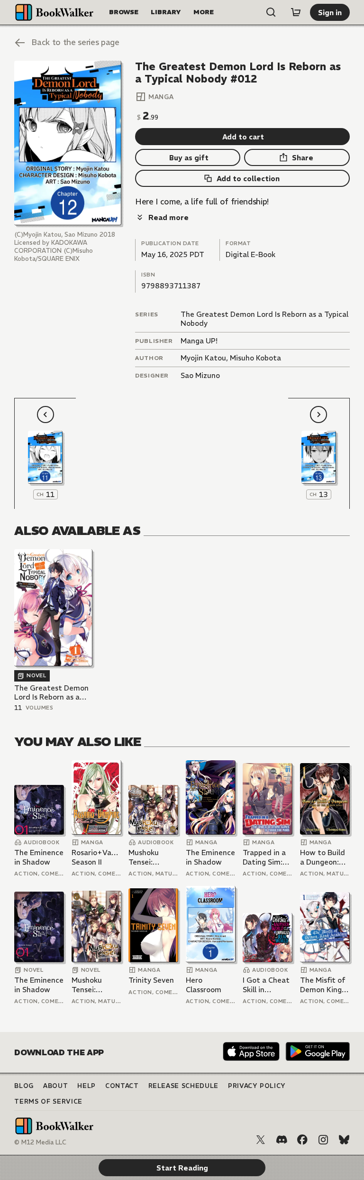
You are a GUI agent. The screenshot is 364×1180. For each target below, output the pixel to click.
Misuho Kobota (255, 357)
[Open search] (271, 12)
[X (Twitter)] (260, 1139)
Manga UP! (199, 340)
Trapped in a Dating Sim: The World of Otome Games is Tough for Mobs (266, 857)
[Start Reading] (67, 143)
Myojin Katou (203, 357)
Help (86, 1086)
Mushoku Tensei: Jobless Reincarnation (152, 857)
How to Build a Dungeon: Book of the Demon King (322, 857)
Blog (24, 1086)
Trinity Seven (151, 980)
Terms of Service (48, 1101)
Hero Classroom (203, 985)
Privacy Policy (257, 1086)
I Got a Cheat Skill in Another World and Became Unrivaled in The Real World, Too (266, 985)
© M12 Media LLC (40, 1142)
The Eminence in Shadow (39, 857)
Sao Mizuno (200, 375)
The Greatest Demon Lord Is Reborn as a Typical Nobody (51, 692)
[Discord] (281, 1139)
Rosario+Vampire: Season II (96, 857)
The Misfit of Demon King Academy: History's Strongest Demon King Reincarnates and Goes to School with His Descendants (323, 985)
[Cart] (295, 12)
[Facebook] (302, 1139)
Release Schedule (183, 1086)
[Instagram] (323, 1139)
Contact (122, 1086)
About (55, 1086)
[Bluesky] (344, 1139)
